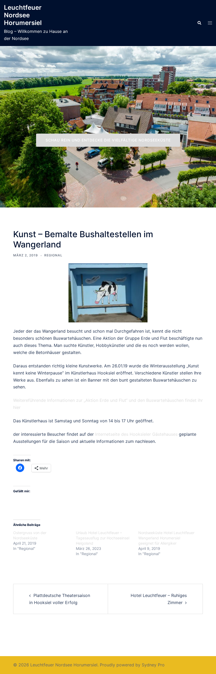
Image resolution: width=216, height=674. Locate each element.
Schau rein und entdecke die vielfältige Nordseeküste (108, 140)
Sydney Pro (153, 664)
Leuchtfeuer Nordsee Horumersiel (23, 15)
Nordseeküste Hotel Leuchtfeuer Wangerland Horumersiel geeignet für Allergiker (166, 537)
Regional (53, 255)
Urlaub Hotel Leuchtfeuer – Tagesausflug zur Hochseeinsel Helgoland (102, 537)
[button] (199, 23)
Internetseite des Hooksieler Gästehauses (136, 434)
